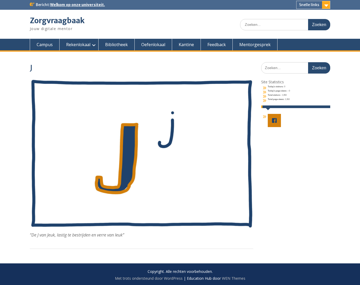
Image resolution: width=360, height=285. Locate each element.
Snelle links (309, 4)
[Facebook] (276, 120)
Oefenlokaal (153, 44)
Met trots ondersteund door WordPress (149, 278)
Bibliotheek (116, 44)
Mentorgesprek (255, 44)
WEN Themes (233, 278)
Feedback (216, 44)
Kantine (186, 44)
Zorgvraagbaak (57, 20)
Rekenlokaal (78, 44)
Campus (45, 44)
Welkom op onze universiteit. (77, 4)
